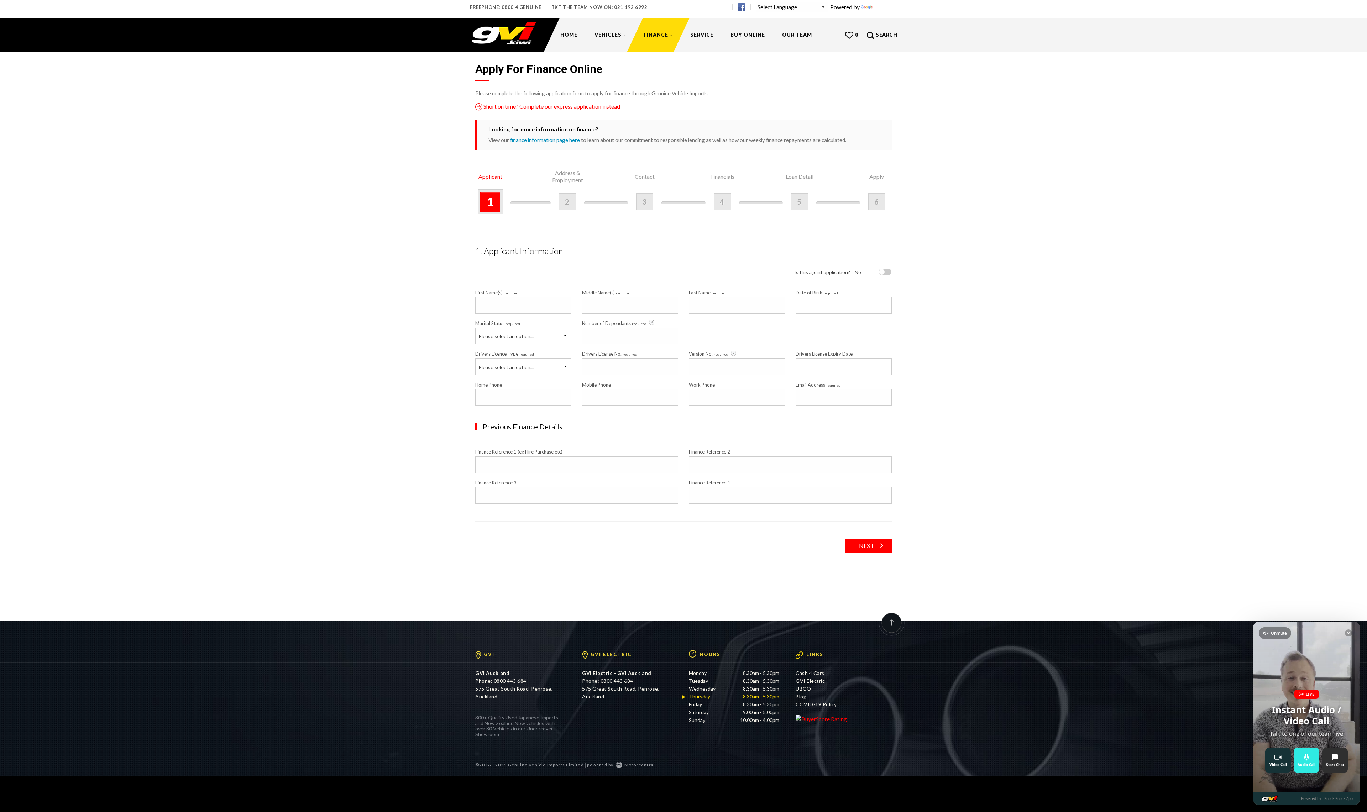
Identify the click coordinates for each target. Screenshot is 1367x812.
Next (866, 545)
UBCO (803, 689)
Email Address (818, 385)
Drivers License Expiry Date (824, 354)
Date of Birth (817, 292)
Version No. (708, 354)
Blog (801, 696)
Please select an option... (506, 336)
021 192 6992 (630, 7)
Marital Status (497, 323)
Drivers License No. (609, 354)
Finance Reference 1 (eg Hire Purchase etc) (518, 452)
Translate (885, 7)
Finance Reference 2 (709, 452)
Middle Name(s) (606, 292)
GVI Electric (810, 681)
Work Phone (702, 385)
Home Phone (488, 385)
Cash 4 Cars (810, 673)
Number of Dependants (614, 323)
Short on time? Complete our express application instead (551, 106)
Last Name (707, 292)
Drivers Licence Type (504, 354)
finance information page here (545, 140)
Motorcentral (639, 765)
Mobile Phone (596, 385)
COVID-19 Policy (816, 704)
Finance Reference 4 (709, 483)
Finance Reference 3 (496, 483)
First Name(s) (496, 292)
